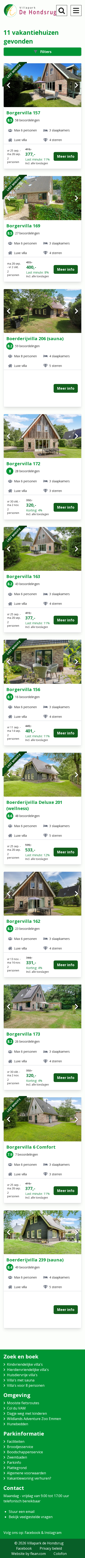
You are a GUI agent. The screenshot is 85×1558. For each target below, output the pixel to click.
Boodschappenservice (25, 1452)
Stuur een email (21, 1511)
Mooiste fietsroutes (23, 1403)
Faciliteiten (15, 1441)
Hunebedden (17, 1424)
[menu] (76, 10)
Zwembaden (17, 1457)
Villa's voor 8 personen (25, 1385)
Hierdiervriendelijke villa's (28, 1369)
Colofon (60, 1553)
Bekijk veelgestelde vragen (31, 1516)
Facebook (24, 1548)
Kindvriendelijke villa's (25, 1364)
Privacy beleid (51, 1548)
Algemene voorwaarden (26, 1473)
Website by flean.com (28, 1553)
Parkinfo (14, 1462)
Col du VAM (16, 1408)
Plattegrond (17, 1467)
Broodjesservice (20, 1446)
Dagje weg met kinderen (27, 1413)
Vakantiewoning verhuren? (29, 1478)
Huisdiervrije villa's (22, 1374)
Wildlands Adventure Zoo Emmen (34, 1418)
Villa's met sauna (20, 1380)
